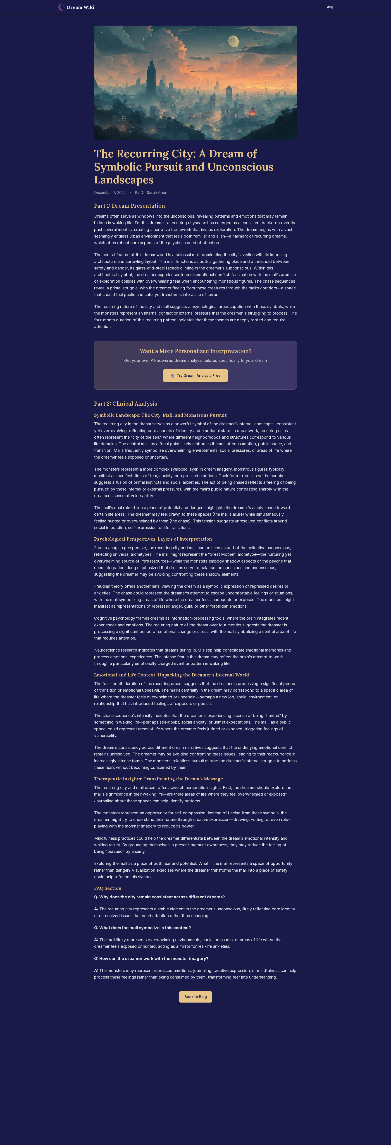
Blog (329, 7)
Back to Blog (195, 996)
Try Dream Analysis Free (195, 375)
